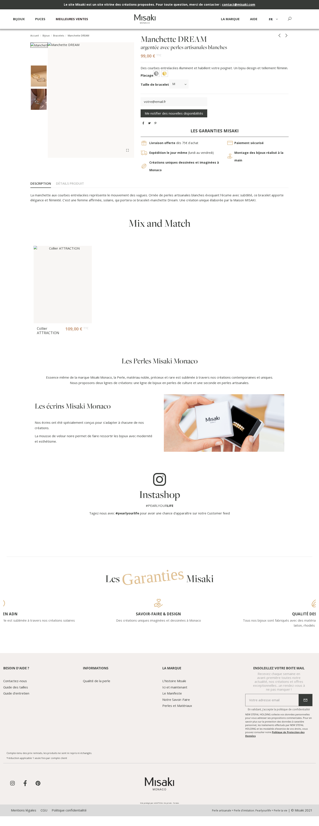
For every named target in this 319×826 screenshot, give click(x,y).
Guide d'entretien (16, 693)
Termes (176, 803)
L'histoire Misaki (174, 681)
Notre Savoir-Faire (176, 699)
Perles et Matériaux (177, 705)
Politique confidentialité (69, 810)
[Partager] (143, 123)
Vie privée (168, 803)
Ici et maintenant (174, 687)
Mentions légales (23, 810)
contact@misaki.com (238, 4)
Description (40, 183)
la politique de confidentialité (292, 709)
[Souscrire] (305, 700)
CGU (44, 810)
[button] (254, 21)
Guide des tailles (15, 687)
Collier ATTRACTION (48, 330)
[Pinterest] (155, 123)
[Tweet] (149, 123)
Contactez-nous (15, 681)
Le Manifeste (172, 693)
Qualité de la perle (96, 681)
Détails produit (70, 183)
